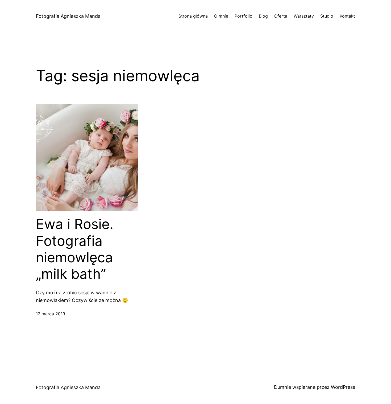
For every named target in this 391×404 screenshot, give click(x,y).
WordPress (343, 387)
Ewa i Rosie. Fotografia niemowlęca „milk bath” (74, 249)
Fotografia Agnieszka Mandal (69, 16)
